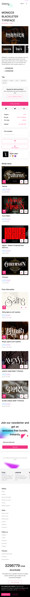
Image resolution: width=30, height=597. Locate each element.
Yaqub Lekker (13, 153)
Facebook (4, 543)
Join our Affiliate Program (15, 96)
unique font (23, 80)
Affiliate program (6, 505)
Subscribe (15, 447)
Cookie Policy (21, 589)
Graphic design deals (7, 553)
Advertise (4, 524)
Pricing (3, 502)
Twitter (3, 537)
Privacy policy (5, 513)
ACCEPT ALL (5, 594)
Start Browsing (15, 582)
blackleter (5, 80)
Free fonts (4, 556)
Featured (8, 189)
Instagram (4, 540)
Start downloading (6, 497)
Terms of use (5, 516)
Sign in (22, 3)
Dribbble (4, 535)
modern (11, 80)
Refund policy (5, 518)
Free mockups (5, 559)
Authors (4, 494)
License (3, 521)
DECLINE (15, 594)
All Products (5, 23)
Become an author (6, 500)
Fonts (11, 23)
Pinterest (4, 546)
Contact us (4, 527)
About (3, 491)
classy (17, 80)
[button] (26, 3)
